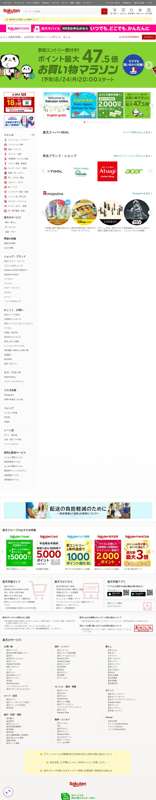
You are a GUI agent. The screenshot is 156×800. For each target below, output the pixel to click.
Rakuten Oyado (63, 661)
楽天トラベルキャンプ (66, 656)
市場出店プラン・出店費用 (67, 592)
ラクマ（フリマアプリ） (14, 381)
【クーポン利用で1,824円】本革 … (69, 305)
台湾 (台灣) (112, 721)
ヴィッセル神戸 (63, 742)
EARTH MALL (10, 377)
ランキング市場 (10, 413)
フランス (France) (115, 727)
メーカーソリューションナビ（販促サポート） (75, 602)
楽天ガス (111, 653)
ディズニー (8, 279)
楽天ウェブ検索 (63, 701)
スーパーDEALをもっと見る (136, 132)
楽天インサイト (114, 708)
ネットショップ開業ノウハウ (68, 599)
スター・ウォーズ (11, 288)
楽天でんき (112, 650)
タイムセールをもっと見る (137, 324)
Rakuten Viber (63, 712)
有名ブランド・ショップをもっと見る (132, 240)
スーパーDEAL (32, 3)
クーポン (8, 328)
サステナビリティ (114, 606)
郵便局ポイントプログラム (15, 471)
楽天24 (9, 656)
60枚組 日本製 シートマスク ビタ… (52, 305)
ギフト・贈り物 (10, 435)
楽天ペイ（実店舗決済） (66, 608)
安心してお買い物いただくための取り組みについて (101, 626)
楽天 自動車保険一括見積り (17, 735)
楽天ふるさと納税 (11, 341)
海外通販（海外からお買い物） (17, 350)
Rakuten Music (63, 734)
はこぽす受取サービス (13, 466)
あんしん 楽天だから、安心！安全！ (143, 628)
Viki (58, 726)
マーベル (8, 283)
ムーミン (8, 297)
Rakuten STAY (63, 658)
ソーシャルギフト (11, 444)
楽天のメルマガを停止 (27, 608)
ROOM (7, 417)
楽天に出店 (139, 3)
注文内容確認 (11, 608)
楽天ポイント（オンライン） (68, 605)
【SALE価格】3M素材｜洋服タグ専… (87, 305)
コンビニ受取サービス (13, 457)
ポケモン (8, 292)
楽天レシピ (112, 667)
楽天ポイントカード (116, 694)
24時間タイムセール (12, 319)
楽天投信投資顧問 (13, 727)
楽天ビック (11, 661)
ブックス (87, 3)
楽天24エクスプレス (12, 337)
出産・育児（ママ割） (13, 439)
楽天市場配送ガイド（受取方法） (18, 599)
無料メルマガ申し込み (13, 596)
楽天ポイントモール (116, 697)
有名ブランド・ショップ (14, 261)
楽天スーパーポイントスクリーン (121, 699)
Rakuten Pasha (114, 702)
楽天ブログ (61, 710)
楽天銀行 (10, 718)
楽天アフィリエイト (65, 704)
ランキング (19, 3)
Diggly (7, 422)
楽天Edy (9, 708)
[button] (123, 11)
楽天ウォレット (12, 724)
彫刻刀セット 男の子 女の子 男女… (105, 305)
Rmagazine (9, 395)
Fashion (45, 3)
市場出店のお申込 (63, 589)
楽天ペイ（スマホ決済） (16, 705)
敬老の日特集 (9, 243)
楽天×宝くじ (62, 672)
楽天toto (60, 670)
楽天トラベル (62, 650)
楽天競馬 (60, 675)
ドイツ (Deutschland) (117, 729)
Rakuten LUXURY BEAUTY (15, 270)
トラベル (55, 3)
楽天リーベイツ (12, 678)
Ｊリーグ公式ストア (12, 301)
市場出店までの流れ (64, 596)
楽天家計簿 (112, 683)
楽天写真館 (112, 678)
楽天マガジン (62, 729)
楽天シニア (112, 661)
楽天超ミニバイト (115, 711)
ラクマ (9, 670)
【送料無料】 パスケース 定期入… (140, 305)
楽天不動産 (112, 681)
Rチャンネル (62, 723)
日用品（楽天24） (11, 332)
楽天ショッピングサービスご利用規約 (19, 602)
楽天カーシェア (63, 664)
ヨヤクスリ (112, 656)
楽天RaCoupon (12, 683)
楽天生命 (10, 732)
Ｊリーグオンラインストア (17, 686)
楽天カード (11, 699)
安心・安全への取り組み (14, 592)
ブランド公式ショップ (13, 266)
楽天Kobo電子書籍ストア (16, 653)
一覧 (32, 135)
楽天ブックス (11, 650)
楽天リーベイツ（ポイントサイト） (19, 323)
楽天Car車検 (113, 675)
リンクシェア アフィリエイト (69, 707)
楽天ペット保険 (12, 743)
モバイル (8, 3)
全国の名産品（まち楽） (14, 399)
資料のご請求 (77, 589)
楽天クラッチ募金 (114, 603)
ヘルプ (149, 3)
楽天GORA (61, 667)
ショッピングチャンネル (14, 346)
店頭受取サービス (11, 475)
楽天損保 (10, 729)
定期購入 (8, 355)
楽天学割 (8, 359)
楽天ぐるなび (113, 670)
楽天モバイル (62, 690)
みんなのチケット (64, 737)
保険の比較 (11, 740)
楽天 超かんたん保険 (14, 738)
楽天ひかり (61, 693)
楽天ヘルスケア (114, 658)
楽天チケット (62, 731)
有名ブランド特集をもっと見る (135, 371)
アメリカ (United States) (118, 724)
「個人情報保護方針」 (42, 628)
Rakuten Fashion (11, 274)
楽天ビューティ (114, 664)
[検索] (104, 11)
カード (65, 3)
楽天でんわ (61, 696)
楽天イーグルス (63, 740)
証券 (72, 3)
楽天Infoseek (62, 699)
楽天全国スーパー (13, 675)
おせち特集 (8, 248)
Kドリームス (62, 678)
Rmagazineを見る (141, 411)
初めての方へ (9, 586)
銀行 (78, 3)
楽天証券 (10, 721)
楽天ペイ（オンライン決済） (18, 702)
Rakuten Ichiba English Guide (16, 589)
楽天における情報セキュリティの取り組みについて (101, 617)
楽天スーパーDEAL (12, 315)
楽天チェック (113, 705)
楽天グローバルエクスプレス (18, 689)
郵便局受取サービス (12, 462)
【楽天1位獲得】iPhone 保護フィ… (122, 305)
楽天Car (111, 672)
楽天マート (11, 672)
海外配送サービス (11, 480)
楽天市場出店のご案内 (65, 586)
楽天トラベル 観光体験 (66, 653)
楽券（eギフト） (11, 364)
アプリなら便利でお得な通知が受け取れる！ (125, 586)
